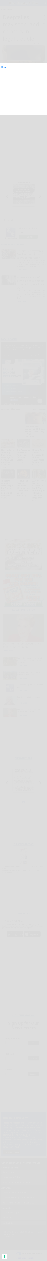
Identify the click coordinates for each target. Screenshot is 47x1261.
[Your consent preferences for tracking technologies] (4, 1256)
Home (3, 67)
